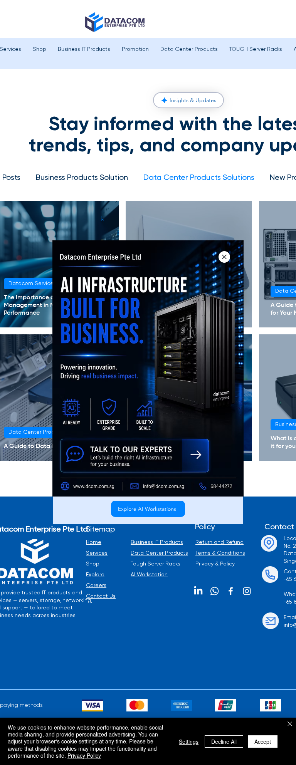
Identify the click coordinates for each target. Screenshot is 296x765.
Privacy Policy (84, 755)
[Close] (289, 724)
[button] (224, 257)
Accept (262, 741)
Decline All (224, 741)
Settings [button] (188, 741)
